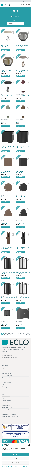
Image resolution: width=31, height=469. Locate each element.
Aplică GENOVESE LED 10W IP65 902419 (23, 273)
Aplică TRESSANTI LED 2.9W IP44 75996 (8, 323)
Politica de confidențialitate (20, 466)
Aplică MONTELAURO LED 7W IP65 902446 (22, 248)
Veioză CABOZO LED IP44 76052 (22, 121)
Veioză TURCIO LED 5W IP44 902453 (6, 96)
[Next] (28, 334)
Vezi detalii (15, 462)
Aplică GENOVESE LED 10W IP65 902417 (23, 298)
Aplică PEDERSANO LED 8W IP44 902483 (22, 197)
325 (21, 333)
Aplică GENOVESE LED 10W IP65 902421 (8, 273)
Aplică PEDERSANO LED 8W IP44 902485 (22, 172)
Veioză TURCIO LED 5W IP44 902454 (22, 71)
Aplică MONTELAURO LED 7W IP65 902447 (7, 248)
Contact (27, 466)
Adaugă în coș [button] (5, 50)
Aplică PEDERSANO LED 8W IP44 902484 (7, 197)
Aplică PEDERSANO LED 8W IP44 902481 (22, 222)
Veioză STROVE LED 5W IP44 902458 (22, 46)
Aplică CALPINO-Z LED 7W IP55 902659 (22, 147)
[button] (28, 445)
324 (18, 333)
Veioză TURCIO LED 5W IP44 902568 (6, 46)
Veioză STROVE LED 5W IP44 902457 (7, 71)
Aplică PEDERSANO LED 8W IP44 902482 (7, 222)
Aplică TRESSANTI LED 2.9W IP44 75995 (23, 323)
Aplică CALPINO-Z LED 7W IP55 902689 (7, 147)
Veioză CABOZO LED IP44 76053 (7, 121)
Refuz (15, 458)
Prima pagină (14, 14)
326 (25, 333)
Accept (15, 454)
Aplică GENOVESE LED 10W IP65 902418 (8, 298)
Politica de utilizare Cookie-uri (8, 466)
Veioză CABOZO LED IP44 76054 (22, 96)
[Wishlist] (23, 5)
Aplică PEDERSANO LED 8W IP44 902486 (7, 172)
